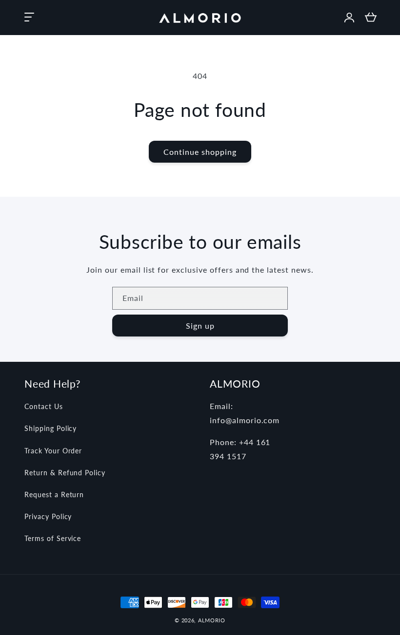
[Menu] (29, 17)
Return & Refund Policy (64, 472)
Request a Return (54, 494)
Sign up (200, 325)
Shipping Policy (50, 428)
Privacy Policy (48, 516)
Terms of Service (52, 538)
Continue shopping (200, 151)
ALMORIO (211, 620)
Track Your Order (53, 451)
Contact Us (43, 406)
